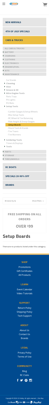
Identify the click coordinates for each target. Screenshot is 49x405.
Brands (9, 184)
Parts (8, 151)
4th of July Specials (17, 31)
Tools (9, 146)
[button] (24, 200)
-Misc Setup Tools (15, 115)
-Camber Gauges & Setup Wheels (22, 111)
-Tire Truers (12, 131)
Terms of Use (24, 356)
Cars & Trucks (14, 40)
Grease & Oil (12, 90)
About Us (24, 330)
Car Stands (11, 80)
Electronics (12, 63)
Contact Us (24, 334)
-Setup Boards (14, 124)
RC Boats (10, 167)
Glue (8, 86)
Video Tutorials (24, 293)
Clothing (10, 59)
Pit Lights (10, 99)
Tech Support (25, 315)
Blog (24, 371)
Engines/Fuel (12, 66)
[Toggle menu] (3, 4)
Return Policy (24, 307)
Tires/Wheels (12, 159)
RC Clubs (24, 375)
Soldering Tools (14, 140)
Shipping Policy (24, 311)
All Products (25, 274)
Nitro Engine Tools (15, 93)
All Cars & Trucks (14, 48)
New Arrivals (13, 22)
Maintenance (12, 74)
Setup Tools (12, 106)
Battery (9, 52)
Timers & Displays (14, 143)
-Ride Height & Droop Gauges (21, 121)
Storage (9, 155)
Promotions (25, 267)
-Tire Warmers (14, 134)
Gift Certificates (24, 271)
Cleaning (10, 83)
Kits (7, 70)
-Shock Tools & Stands (17, 128)
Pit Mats (10, 103)
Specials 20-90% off (17, 176)
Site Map (40, 398)
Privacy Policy (24, 352)
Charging (10, 55)
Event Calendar (24, 289)
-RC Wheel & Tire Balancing (20, 118)
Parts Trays (11, 96)
